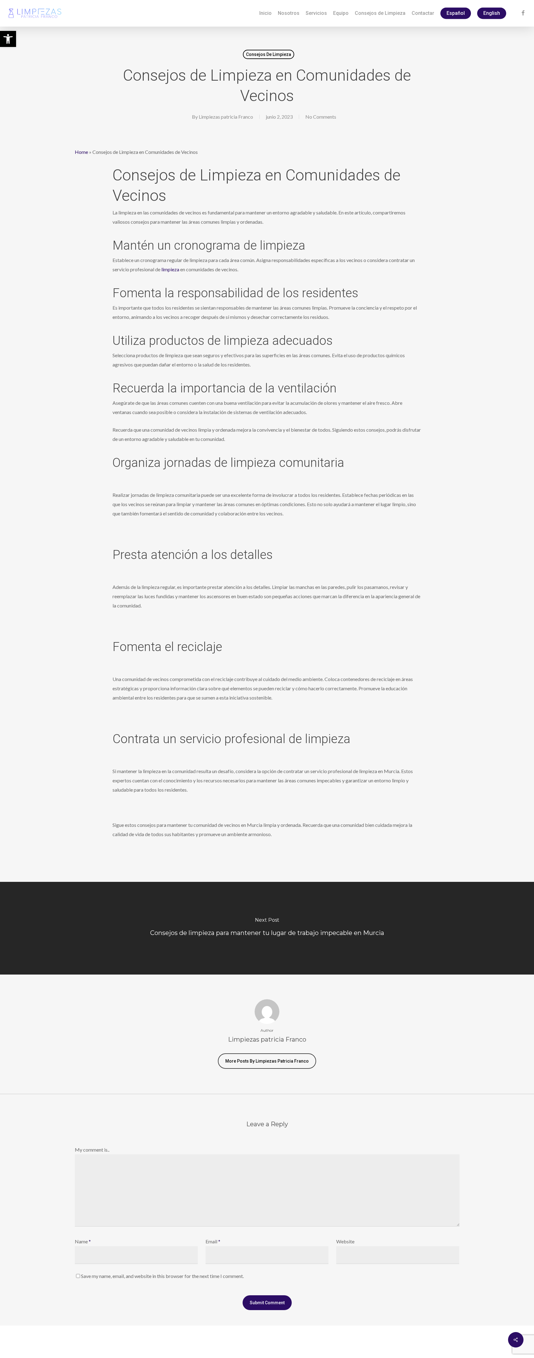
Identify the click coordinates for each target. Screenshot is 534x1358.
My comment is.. (92, 1150)
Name (83, 1241)
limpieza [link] (170, 269)
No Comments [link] (320, 117)
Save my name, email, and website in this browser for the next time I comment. (162, 1276)
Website (345, 1241)
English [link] (491, 13)
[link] (8, 39)
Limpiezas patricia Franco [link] (226, 117)
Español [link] (456, 13)
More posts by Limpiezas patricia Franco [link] (267, 1061)
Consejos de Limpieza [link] (268, 54)
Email (213, 1241)
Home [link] (81, 152)
